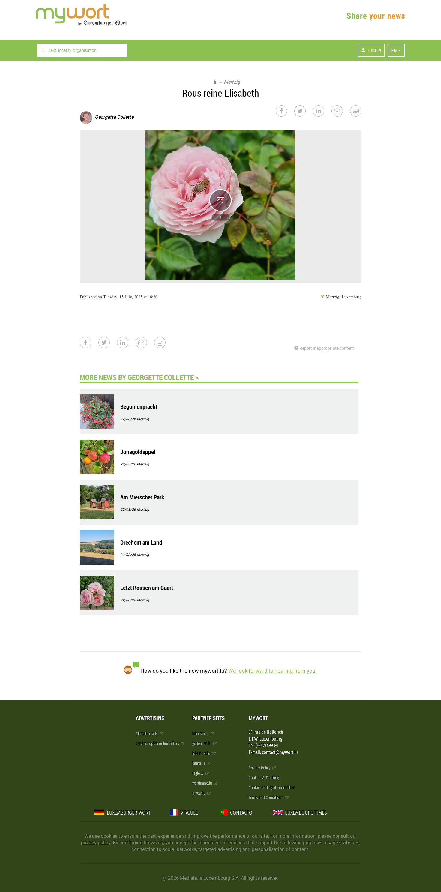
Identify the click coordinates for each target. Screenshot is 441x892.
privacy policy (95, 842)
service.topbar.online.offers (158, 743)
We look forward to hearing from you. (272, 670)
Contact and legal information (272, 787)
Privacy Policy (260, 768)
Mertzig (232, 82)
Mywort (258, 718)
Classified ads (147, 733)
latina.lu (199, 763)
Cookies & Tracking (264, 777)
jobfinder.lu (201, 753)
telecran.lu (201, 733)
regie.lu (198, 773)
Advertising (150, 718)
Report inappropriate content (326, 348)
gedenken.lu (202, 743)
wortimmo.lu (202, 783)
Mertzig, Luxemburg (343, 297)
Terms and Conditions (266, 797)
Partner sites (208, 718)
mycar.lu (199, 793)
